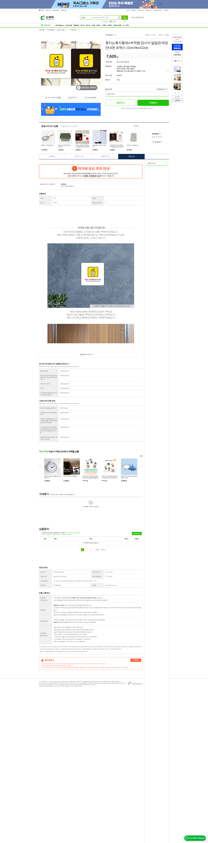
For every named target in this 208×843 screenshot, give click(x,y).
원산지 (42, 198)
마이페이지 (141, 10)
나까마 (49, 10)
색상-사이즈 (111, 94)
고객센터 (165, 10)
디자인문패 (73, 30)
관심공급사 (157, 142)
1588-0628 (177, 55)
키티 (114, 21)
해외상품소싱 (59, 25)
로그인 (128, 10)
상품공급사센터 (158, 10)
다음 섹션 (181, 61)
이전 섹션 (173, 61)
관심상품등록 (91, 97)
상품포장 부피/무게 (97, 202)
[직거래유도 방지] (91, 171)
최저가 (82, 25)
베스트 (88, 25)
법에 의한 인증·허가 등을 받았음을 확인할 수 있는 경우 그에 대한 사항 (48, 377)
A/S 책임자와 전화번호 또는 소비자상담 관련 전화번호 (48, 393)
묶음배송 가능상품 (69, 126)
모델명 (94, 198)
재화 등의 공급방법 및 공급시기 (48, 408)
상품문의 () (105, 156)
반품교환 (131, 156)
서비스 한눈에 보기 (137, 17)
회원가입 (134, 10)
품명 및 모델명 (44, 371)
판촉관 (110, 25)
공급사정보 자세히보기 (160, 134)
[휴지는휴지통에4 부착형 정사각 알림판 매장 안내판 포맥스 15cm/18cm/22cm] (71, 63)
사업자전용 (68, 25)
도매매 (42, 10)
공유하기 (74, 97)
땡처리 (99, 25)
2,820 (166, 35)
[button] (141, 466)
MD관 (93, 25)
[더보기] (178, 60)
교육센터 (57, 10)
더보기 (136, 126)
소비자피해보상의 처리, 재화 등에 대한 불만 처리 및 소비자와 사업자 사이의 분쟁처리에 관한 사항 (48, 429)
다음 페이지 (179, 93)
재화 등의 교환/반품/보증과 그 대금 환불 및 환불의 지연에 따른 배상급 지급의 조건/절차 (48, 420)
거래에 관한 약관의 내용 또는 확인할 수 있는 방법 (48, 438)
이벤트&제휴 (117, 25)
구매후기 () (78, 156)
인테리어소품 (60, 30)
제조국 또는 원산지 (45, 384)
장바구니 (150, 10)
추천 (126, 25)
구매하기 (153, 103)
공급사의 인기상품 (49, 126)
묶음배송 (76, 25)
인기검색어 (105, 21)
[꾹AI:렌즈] (119, 17)
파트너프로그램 (53, 97)
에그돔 (65, 10)
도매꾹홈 (41, 30)
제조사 (42, 202)
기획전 (104, 25)
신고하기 (135, 660)
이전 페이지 (178, 93)
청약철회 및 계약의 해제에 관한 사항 (48, 413)
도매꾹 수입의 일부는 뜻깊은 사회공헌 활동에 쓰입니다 (137, 108)
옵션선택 (108, 89)
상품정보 (52, 156)
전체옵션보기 (161, 89)
